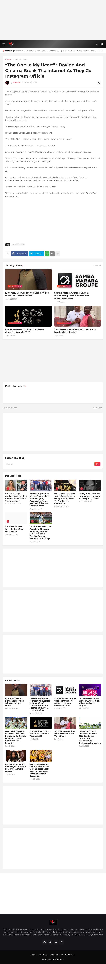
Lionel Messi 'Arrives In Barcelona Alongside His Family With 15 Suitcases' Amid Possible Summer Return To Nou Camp (56, 51)
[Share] (99, 83)
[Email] (52, 253)
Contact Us (70, 955)
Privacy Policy (56, 955)
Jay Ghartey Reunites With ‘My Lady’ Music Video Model (75, 330)
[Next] (102, 50)
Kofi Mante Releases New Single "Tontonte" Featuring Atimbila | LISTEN (16, 768)
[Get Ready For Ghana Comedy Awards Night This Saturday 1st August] (90, 690)
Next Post (97, 408)
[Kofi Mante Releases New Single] (16, 756)
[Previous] (99, 50)
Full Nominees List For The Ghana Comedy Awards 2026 (24, 330)
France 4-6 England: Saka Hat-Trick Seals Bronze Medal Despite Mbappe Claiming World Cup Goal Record (15, 737)
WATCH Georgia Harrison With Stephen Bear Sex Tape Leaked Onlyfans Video (16, 497)
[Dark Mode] (97, 44)
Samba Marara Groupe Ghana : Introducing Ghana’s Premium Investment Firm (71, 295)
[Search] (102, 44)
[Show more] (57, 253)
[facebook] (44, 942)
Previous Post (10, 408)
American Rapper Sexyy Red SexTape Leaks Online (14, 529)
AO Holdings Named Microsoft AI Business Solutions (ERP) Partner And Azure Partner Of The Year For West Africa (40, 500)
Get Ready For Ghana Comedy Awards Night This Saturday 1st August (89, 702)
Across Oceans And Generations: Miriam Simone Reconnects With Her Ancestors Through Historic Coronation (39, 770)
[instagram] (61, 942)
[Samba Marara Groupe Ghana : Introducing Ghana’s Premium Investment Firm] (65, 690)
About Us (43, 955)
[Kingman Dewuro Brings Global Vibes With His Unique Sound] (16, 690)
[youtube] (56, 942)
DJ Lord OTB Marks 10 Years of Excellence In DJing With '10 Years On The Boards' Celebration (64, 498)
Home (8, 60)
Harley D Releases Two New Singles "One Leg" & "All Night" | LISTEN (90, 496)
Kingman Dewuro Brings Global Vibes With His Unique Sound (27, 294)
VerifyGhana (58, 959)
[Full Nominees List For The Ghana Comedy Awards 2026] (41, 723)
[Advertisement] (53, 20)
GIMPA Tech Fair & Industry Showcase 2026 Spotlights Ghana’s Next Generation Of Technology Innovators (90, 737)
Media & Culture (20, 60)
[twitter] (50, 942)
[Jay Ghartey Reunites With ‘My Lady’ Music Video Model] (65, 723)
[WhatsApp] (47, 253)
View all (97, 266)
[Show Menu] (3, 44)
